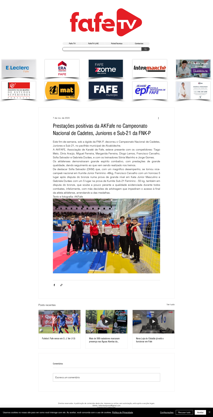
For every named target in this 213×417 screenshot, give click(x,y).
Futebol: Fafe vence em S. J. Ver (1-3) (58, 338)
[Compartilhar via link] (61, 285)
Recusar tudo (184, 412)
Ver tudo (171, 304)
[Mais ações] (158, 118)
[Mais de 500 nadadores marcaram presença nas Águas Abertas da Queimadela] (107, 321)
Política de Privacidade (122, 412)
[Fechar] (209, 412)
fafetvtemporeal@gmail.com (109, 405)
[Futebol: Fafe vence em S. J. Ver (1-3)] (59, 321)
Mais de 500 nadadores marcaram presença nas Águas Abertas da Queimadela (104, 340)
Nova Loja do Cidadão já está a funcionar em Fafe (149, 340)
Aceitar (200, 412)
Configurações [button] (166, 412)
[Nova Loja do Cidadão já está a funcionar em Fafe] (153, 321)
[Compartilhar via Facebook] (54, 285)
